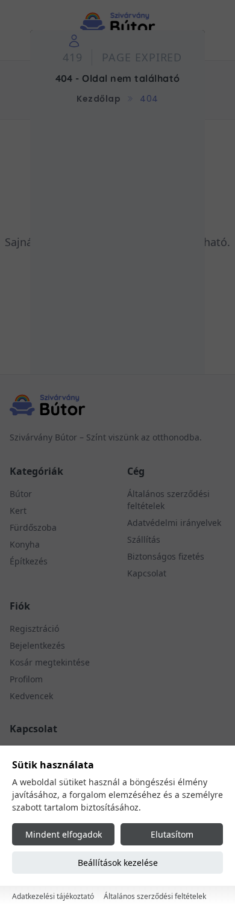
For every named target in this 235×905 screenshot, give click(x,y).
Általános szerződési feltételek (155, 896)
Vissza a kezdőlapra (118, 282)
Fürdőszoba (33, 527)
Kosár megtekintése (50, 662)
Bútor (21, 493)
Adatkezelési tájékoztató (53, 896)
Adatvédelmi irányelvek (174, 522)
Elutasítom (172, 834)
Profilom (26, 679)
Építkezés (29, 561)
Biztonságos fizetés (165, 556)
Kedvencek (31, 696)
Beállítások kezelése (118, 862)
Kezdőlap (99, 99)
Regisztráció (34, 628)
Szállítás (143, 539)
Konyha (25, 544)
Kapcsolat (146, 573)
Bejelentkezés (37, 645)
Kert (18, 510)
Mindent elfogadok (63, 834)
